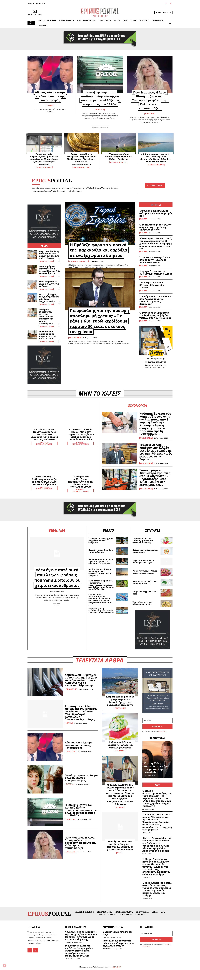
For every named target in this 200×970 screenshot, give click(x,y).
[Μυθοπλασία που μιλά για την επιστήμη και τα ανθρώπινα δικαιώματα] (122, 561)
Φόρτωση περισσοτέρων (99, 127)
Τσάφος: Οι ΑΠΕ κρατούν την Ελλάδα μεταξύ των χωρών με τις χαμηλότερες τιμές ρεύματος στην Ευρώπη (155, 452)
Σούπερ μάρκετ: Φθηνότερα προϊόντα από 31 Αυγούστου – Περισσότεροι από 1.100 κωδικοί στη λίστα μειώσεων (154, 477)
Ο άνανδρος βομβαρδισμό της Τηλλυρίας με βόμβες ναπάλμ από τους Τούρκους (155, 315)
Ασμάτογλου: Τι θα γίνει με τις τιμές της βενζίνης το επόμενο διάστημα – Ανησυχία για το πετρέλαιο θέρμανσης (81, 680)
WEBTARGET (116, 967)
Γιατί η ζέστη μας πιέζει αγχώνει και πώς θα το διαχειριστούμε (49, 298)
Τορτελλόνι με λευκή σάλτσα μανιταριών (142, 603)
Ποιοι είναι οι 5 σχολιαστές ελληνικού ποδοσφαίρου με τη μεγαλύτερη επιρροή (118, 943)
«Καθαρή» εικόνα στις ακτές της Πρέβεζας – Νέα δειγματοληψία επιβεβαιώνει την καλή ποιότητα (156, 158)
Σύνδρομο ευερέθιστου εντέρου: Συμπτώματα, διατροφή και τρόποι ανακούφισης (46, 316)
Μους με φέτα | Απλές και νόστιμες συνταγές (144, 582)
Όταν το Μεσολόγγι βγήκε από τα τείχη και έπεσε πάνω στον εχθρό (154, 260)
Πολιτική (50, 106)
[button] (170, 22)
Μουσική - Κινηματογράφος (44, 443)
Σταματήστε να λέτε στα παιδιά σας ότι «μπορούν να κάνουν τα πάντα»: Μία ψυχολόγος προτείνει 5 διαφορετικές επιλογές (81, 712)
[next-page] (58, 605)
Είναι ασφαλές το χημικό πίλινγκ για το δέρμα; (49, 284)
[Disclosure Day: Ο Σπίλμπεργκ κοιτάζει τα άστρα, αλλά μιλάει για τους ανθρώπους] (45, 462)
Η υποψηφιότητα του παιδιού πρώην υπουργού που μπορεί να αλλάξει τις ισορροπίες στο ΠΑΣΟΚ (100, 98)
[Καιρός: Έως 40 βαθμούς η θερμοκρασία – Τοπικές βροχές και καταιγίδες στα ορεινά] (120, 682)
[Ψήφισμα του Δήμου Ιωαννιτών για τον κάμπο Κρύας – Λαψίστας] (118, 143)
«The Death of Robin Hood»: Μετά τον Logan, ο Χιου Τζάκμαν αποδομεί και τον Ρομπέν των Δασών (81, 434)
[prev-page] (54, 605)
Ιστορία (143, 219)
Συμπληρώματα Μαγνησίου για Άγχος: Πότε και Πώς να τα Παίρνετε (49, 270)
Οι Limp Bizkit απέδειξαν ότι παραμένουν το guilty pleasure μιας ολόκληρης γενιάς (80, 481)
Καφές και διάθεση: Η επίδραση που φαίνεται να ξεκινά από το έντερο (49, 255)
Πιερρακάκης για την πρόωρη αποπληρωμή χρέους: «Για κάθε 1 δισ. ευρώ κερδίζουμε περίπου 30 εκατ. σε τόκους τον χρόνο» (99, 321)
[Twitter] (170, 3)
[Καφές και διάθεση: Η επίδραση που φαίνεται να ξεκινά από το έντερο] (32, 254)
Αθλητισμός (106, 949)
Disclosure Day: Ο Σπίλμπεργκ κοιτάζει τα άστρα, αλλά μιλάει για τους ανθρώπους (44, 480)
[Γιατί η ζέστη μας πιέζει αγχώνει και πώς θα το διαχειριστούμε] (32, 297)
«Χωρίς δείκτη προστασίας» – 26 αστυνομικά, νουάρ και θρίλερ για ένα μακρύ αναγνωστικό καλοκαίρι (99, 598)
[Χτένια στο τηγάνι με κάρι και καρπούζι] (166, 551)
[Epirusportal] (100, 12)
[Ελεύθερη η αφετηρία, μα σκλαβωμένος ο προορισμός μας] (45, 779)
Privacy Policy (162, 731)
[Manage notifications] (4, 965)
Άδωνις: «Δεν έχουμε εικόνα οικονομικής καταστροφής (50, 96)
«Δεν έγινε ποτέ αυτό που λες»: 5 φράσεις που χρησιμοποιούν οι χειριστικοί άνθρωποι (57, 577)
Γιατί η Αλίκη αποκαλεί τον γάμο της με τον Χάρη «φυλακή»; (156, 768)
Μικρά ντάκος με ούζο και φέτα (144, 592)
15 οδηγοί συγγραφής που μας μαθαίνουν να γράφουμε (100, 540)
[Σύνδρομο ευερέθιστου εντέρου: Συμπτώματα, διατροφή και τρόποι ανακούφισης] (32, 312)
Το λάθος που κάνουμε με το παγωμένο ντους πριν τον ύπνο (47, 335)
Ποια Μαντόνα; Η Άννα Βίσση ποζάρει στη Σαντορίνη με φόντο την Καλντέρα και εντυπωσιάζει (149, 100)
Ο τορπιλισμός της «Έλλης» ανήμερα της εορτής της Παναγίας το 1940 (155, 227)
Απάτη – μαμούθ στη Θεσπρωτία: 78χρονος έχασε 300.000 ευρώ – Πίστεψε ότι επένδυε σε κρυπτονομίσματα (81, 159)
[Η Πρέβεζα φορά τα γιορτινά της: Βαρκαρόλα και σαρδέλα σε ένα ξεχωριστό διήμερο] (100, 223)
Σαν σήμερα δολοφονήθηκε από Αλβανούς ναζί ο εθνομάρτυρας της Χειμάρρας (155, 300)
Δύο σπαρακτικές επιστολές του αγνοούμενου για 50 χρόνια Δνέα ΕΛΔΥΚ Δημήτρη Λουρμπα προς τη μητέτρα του (155, 243)
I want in (156, 726)
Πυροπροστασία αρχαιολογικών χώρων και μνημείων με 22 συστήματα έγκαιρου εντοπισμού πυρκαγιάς (44, 159)
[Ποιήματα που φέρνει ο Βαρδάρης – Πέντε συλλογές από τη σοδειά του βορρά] (122, 572)
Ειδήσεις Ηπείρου (44, 167)
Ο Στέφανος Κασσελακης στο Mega (117, 933)
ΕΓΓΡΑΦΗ (155, 939)
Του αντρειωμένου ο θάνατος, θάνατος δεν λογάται (151, 285)
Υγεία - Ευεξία (46, 261)
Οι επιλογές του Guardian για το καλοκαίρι (100, 551)
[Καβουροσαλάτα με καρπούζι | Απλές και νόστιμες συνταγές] (166, 540)
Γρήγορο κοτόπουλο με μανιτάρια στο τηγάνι (143, 561)
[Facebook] (166, 3)
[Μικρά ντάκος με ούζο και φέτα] (166, 592)
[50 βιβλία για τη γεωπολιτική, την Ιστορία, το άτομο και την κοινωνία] (122, 610)
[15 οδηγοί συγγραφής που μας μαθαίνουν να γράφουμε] (122, 540)
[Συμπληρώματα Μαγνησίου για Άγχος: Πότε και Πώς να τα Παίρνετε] (32, 269)
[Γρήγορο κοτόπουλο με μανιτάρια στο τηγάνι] (166, 561)
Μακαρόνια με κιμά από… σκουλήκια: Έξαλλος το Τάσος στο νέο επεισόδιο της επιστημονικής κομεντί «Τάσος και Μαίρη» (157, 889)
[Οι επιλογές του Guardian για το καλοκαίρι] (122, 551)
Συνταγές (119, 751)
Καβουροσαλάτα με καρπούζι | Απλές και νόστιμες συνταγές (142, 540)
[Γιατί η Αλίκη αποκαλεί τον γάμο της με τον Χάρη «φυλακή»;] (157, 759)
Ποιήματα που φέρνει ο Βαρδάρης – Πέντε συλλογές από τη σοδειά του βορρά (100, 572)
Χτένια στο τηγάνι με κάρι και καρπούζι (145, 551)
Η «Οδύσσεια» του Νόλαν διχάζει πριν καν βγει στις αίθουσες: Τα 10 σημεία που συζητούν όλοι (44, 434)
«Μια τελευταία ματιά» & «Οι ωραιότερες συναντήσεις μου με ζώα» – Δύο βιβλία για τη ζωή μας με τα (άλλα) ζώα (101, 584)
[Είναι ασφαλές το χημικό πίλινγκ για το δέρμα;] (32, 284)
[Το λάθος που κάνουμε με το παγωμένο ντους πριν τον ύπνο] (32, 334)
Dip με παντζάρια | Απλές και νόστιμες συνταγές (144, 572)
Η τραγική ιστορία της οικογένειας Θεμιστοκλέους (155, 272)
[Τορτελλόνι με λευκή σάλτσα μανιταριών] (166, 603)
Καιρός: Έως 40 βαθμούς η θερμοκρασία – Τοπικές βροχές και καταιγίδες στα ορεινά (120, 700)
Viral (69, 723)
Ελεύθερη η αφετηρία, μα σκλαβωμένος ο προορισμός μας (155, 213)
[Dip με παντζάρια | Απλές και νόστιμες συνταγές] (166, 572)
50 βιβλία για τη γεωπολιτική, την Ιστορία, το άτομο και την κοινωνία (101, 610)
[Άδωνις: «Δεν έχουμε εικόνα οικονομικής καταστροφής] (50, 74)
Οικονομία (75, 338)
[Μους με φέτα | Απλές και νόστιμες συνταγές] (166, 582)
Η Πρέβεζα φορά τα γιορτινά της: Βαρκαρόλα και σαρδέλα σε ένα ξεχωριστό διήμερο (98, 250)
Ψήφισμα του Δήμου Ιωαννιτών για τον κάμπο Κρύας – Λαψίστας (118, 156)
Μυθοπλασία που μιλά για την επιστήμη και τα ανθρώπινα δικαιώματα (100, 561)
